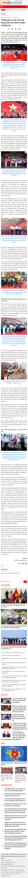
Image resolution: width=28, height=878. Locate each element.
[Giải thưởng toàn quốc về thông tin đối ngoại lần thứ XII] (14, 754)
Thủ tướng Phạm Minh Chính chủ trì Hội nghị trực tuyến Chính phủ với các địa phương (13, 681)
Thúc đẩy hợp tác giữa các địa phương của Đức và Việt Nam (14, 663)
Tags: (2, 566)
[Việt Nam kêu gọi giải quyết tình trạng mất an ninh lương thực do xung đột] (6, 717)
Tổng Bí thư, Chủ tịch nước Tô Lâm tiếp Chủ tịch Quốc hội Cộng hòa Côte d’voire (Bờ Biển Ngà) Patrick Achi (15, 824)
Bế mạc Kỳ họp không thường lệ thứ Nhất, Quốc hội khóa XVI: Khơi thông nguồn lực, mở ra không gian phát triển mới (16, 838)
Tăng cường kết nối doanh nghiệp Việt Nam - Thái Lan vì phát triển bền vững (13, 689)
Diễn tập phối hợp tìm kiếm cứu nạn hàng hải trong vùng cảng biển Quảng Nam (14, 667)
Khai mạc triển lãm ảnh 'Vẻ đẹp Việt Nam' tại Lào (13, 652)
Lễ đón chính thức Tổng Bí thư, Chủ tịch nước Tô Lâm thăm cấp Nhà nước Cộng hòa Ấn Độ (20, 778)
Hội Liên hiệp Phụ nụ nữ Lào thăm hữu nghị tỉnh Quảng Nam (13, 672)
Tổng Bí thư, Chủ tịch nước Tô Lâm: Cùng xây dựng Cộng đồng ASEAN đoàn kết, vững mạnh (15, 817)
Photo (3, 14)
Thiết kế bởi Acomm (6, 876)
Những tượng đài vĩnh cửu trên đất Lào (11, 655)
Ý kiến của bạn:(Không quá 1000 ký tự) (10, 573)
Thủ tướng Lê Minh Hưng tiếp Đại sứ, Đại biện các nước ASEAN (19, 700)
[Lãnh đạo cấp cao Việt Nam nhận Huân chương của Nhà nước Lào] (14, 637)
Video (3, 743)
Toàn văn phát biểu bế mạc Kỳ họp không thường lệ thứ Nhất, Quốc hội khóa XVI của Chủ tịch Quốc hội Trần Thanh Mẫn (16, 810)
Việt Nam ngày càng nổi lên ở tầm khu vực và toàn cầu (14, 659)
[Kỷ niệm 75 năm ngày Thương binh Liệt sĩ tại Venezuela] (14, 595)
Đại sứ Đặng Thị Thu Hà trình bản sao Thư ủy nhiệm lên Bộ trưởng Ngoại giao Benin (14, 676)
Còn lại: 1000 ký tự (5, 581)
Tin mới (3, 9)
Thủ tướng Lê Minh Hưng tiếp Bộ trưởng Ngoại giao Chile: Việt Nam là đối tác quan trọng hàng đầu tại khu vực (15, 831)
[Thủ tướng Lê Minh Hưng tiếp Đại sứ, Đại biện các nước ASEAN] (6, 701)
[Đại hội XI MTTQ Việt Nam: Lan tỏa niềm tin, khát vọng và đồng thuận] (7, 770)
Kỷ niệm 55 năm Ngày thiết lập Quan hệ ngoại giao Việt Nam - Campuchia (14, 685)
